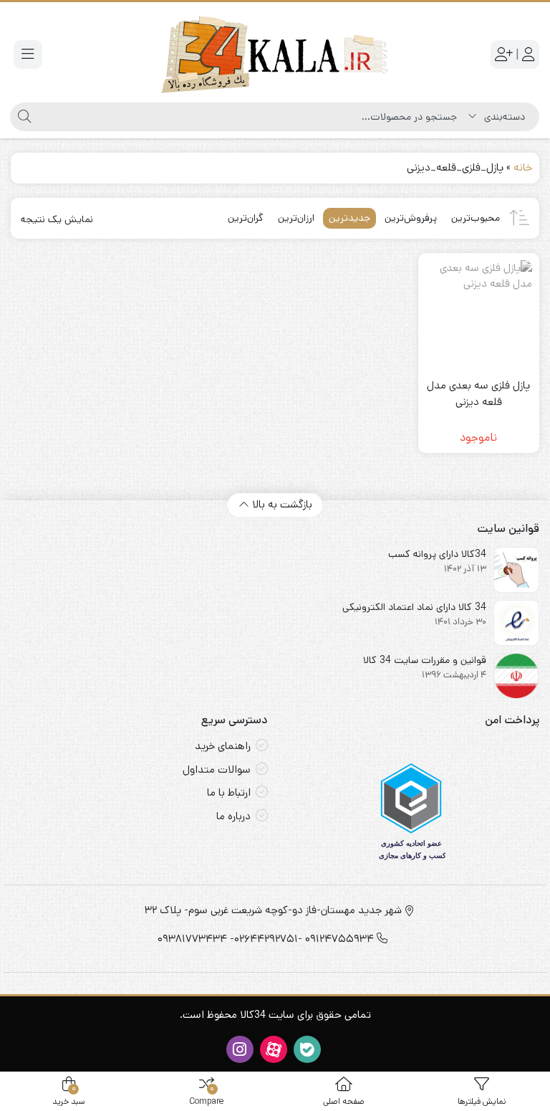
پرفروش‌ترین (411, 218)
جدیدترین (349, 218)
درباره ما (233, 816)
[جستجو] (22, 116)
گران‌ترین (246, 218)
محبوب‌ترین (475, 218)
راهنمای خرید (223, 745)
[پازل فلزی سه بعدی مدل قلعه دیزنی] (479, 314)
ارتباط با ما (229, 792)
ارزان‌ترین (296, 218)
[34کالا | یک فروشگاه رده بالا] (275, 54)
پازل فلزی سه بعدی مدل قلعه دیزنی (478, 393)
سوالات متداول (217, 769)
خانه (522, 167)
